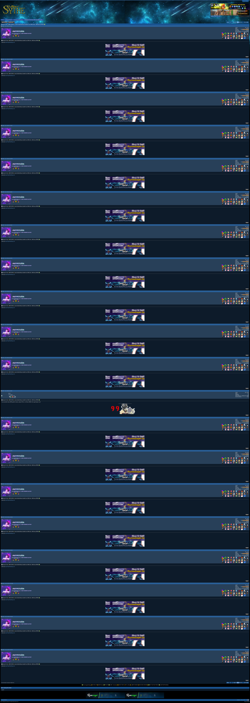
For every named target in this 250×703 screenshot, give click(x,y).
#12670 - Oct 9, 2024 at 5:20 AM (7, 324)
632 (234, 22)
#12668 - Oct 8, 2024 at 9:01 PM (7, 258)
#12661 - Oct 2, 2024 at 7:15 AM (7, 26)
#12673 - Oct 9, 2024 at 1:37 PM (7, 417)
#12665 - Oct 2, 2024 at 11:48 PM (7, 158)
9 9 (9, 393)
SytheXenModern (4, 699)
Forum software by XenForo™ (9, 701)
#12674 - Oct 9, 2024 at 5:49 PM (7, 450)
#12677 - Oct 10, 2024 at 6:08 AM (7, 550)
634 (238, 22)
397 (248, 393)
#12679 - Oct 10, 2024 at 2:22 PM (7, 616)
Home (244, 699)
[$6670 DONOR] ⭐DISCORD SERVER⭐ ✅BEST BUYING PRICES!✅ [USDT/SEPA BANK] (150, 684)
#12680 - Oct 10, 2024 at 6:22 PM (7, 649)
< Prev (228, 22)
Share (247, 123)
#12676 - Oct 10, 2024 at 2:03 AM (7, 517)
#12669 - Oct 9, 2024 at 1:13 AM (7, 291)
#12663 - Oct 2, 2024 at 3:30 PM (7, 92)
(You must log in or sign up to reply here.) (7, 682)
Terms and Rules (247, 701)
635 (239, 22)
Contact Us (238, 699)
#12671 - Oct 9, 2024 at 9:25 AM (7, 357)
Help (242, 699)
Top (246, 699)
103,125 (247, 28)
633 (236, 22)
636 (241, 22)
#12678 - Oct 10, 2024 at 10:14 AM (7, 583)
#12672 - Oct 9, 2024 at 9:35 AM (7, 390)
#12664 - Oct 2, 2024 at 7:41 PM (7, 125)
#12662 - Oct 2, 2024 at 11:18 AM (7, 59)
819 (245, 22)
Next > (247, 22)
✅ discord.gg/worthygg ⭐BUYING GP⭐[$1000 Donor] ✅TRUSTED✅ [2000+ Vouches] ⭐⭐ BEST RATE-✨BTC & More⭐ (106, 684)
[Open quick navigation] (248, 19)
